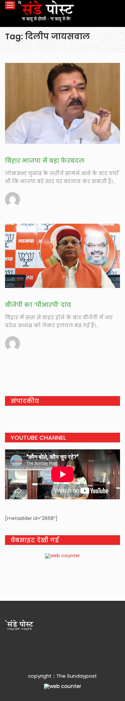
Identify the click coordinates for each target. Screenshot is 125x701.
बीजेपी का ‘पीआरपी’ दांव (38, 305)
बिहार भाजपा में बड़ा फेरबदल (44, 160)
